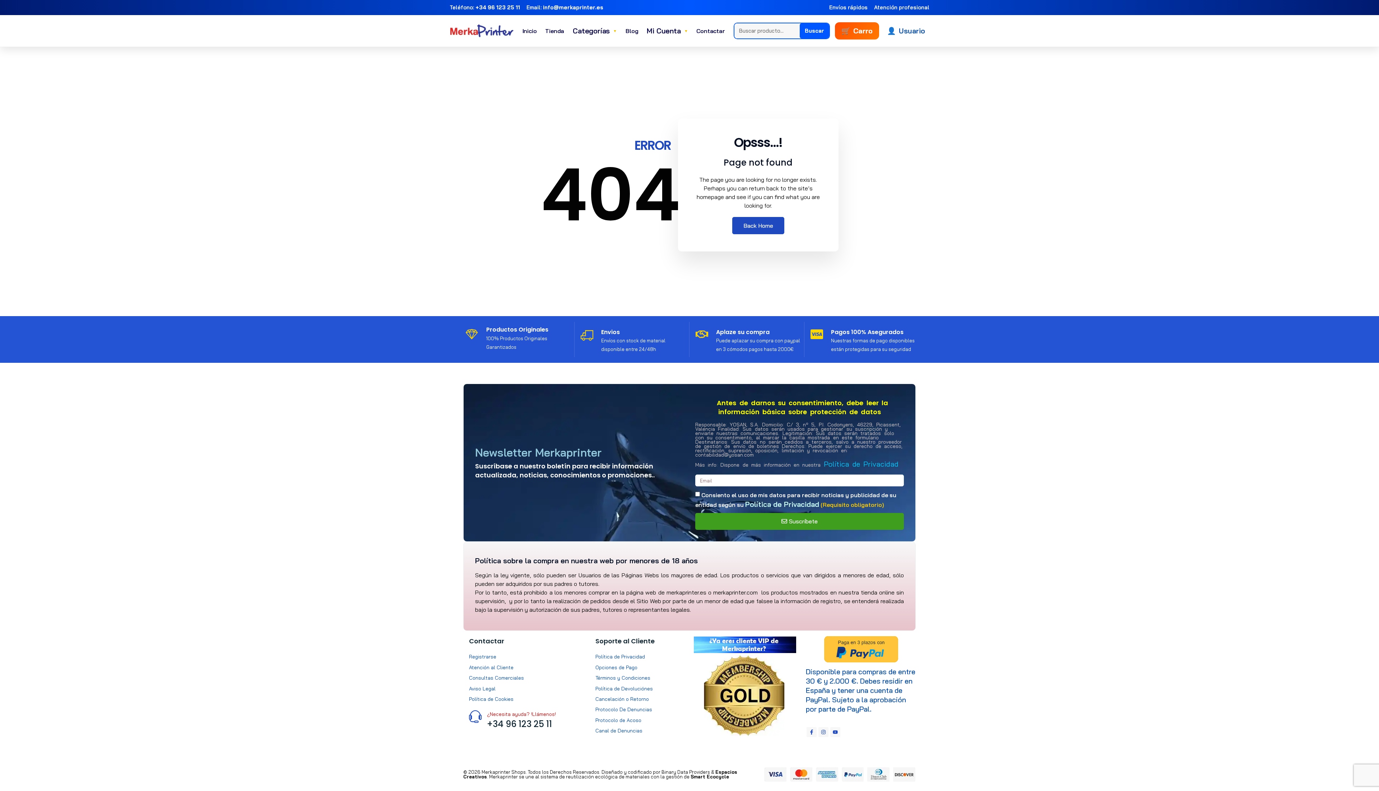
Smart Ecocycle (710, 777)
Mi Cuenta (667, 30)
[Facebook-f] (812, 732)
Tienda (554, 30)
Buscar (814, 30)
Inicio (530, 30)
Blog (632, 30)
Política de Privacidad (861, 463)
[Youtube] (835, 732)
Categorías (595, 30)
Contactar (710, 30)
